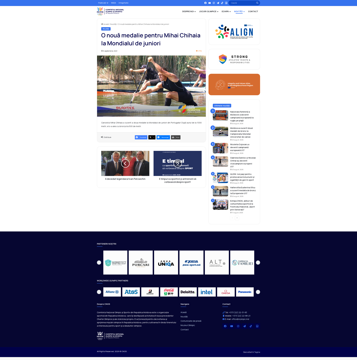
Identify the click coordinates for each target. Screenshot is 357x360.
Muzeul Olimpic (188, 325)
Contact (185, 329)
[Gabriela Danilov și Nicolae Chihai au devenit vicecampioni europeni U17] (220, 161)
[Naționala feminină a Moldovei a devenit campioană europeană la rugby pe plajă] (220, 115)
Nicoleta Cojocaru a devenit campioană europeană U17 (239, 147)
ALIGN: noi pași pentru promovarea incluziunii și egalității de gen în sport (242, 177)
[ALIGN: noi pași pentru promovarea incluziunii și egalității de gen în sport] (220, 178)
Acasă (106, 24)
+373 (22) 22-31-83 (238, 312)
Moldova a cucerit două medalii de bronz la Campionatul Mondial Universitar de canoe (241, 132)
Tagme (257, 352)
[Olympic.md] (110, 11)
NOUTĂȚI (238, 11)
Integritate (123, 3)
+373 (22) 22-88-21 (241, 315)
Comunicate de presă (191, 320)
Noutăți (113, 24)
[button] (99, 262)
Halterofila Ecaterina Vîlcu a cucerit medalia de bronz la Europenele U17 (243, 190)
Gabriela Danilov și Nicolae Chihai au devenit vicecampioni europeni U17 (243, 162)
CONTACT (253, 11)
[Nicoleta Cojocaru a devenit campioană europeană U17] (220, 148)
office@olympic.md (240, 319)
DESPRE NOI (188, 11)
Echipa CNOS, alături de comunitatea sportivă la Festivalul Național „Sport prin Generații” (242, 205)
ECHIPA (225, 11)
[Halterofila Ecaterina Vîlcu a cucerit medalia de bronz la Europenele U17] (220, 191)
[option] (115, 263)
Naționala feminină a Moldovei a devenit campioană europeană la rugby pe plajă (242, 116)
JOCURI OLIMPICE (207, 11)
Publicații (102, 3)
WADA (113, 3)
